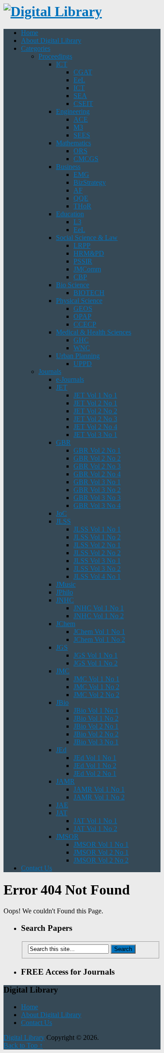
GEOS (82, 308)
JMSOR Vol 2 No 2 (101, 860)
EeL (79, 80)
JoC (61, 513)
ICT (61, 64)
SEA (80, 95)
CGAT (82, 72)
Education (70, 214)
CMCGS (85, 158)
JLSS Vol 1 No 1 (97, 529)
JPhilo (64, 592)
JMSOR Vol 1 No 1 (101, 844)
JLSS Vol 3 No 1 (97, 560)
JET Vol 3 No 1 (95, 434)
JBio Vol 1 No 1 (96, 710)
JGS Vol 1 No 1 (95, 655)
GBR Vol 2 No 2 (97, 458)
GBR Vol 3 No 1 (97, 482)
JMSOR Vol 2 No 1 (101, 852)
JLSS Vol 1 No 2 (97, 537)
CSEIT (83, 103)
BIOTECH (89, 292)
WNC (81, 348)
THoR (82, 206)
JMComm (87, 269)
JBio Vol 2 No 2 (96, 734)
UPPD (82, 363)
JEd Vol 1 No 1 (94, 757)
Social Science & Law (87, 237)
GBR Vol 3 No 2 (97, 489)
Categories (35, 48)
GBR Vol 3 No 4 (97, 505)
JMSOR (67, 836)
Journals (49, 371)
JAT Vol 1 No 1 (95, 820)
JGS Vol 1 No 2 (95, 663)
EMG (81, 174)
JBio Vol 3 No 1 (96, 742)
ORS (80, 151)
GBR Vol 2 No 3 (97, 466)
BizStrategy (89, 182)
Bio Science (72, 285)
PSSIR (82, 261)
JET (61, 387)
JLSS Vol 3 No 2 (97, 568)
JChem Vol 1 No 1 (99, 631)
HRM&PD (88, 253)
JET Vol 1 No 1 (95, 395)
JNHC (65, 600)
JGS (62, 647)
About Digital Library (51, 40)
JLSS (63, 521)
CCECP (84, 324)
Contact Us (36, 868)
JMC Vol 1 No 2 (96, 686)
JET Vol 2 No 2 (95, 411)
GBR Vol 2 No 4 (97, 474)
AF (78, 190)
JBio (62, 702)
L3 (77, 221)
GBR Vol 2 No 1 (97, 450)
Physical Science (79, 300)
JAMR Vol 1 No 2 (99, 797)
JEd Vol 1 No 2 (94, 765)
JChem (65, 623)
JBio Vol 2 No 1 (96, 726)
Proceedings (55, 56)
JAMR (65, 781)
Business (68, 166)
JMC (63, 671)
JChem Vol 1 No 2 (99, 639)
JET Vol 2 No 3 (95, 419)
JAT (61, 813)
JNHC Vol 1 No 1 (98, 608)
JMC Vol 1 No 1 (96, 679)
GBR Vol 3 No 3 (97, 497)
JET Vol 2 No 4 (95, 426)
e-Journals (70, 379)
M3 (78, 127)
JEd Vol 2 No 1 (94, 773)
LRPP (82, 245)
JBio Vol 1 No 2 (96, 718)
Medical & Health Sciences (93, 332)
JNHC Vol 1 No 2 (98, 616)
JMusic (66, 584)
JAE (62, 805)
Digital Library (24, 1037)
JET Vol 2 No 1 (95, 403)
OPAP (82, 316)
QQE (80, 198)
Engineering (73, 111)
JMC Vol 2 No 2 (96, 694)
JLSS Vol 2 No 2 (97, 552)
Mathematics (73, 143)
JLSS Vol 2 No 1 (97, 545)
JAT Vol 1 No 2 (95, 828)
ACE (80, 119)
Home (29, 32)
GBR (63, 442)
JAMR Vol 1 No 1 (99, 789)
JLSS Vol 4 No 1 (97, 576)
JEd (61, 750)
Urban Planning (78, 355)
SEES (81, 135)
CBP (80, 277)
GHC (81, 340)
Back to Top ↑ (23, 1045)
